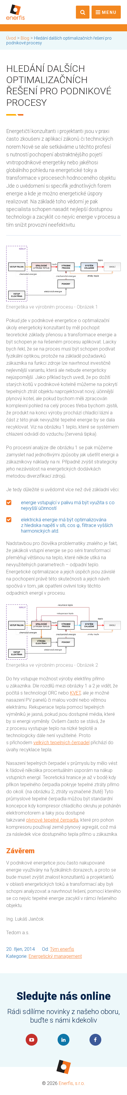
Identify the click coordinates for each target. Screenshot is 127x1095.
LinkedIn (63, 1040)
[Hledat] (82, 12)
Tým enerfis (62, 949)
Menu (109, 12)
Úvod (11, 38)
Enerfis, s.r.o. (72, 1083)
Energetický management (55, 956)
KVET (75, 693)
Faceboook (95, 1040)
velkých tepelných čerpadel (61, 742)
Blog (25, 38)
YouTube (32, 1040)
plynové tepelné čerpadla (52, 820)
